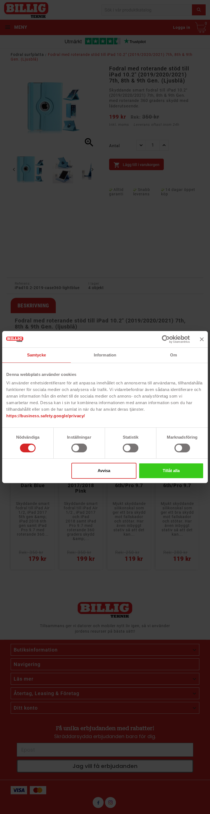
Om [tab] (173, 355)
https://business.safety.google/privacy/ (45, 415)
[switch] (79, 448)
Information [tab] (105, 355)
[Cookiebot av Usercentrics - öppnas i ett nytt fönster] (166, 339)
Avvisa (104, 470)
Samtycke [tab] (36, 355)
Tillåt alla (171, 470)
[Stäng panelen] (202, 339)
